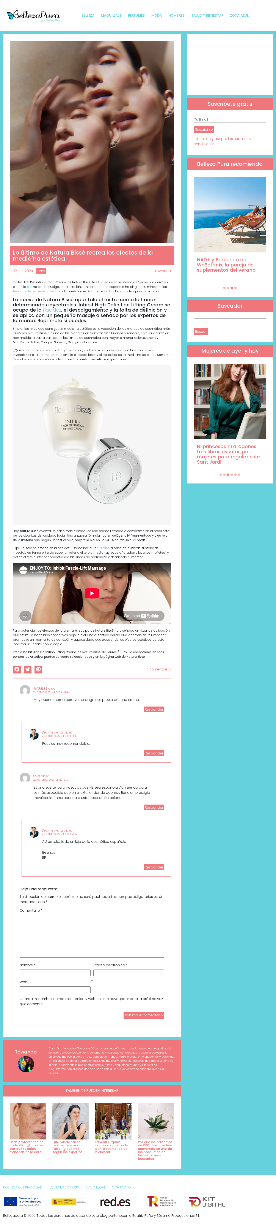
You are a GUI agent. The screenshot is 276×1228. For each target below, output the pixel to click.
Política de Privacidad (22, 1187)
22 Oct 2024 (23, 270)
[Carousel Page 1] (224, 288)
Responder (154, 709)
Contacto (121, 1187)
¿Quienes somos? (64, 1187)
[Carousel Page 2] (228, 288)
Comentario (31, 910)
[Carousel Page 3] (232, 288)
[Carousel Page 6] (239, 475)
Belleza (88, 15)
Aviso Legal (95, 1187)
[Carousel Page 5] (235, 475)
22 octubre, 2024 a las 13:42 (60, 834)
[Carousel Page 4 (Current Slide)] (235, 288)
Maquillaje (111, 15)
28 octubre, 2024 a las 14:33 (59, 736)
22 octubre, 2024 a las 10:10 (50, 779)
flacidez (52, 310)
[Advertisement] (230, 64)
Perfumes (136, 15)
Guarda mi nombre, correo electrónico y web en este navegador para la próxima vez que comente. (91, 1001)
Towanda (163, 270)
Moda (156, 15)
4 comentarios (158, 669)
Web (23, 981)
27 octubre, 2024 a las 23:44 (51, 692)
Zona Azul (239, 15)
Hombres (176, 15)
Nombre (28, 965)
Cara (41, 271)
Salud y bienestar (207, 15)
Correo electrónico (110, 965)
